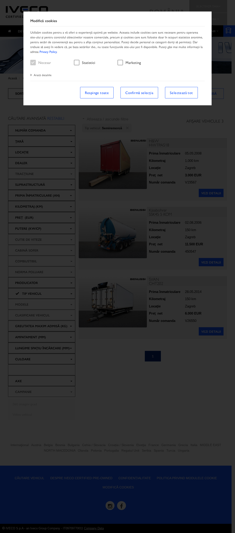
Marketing (133, 62)
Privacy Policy (48, 51)
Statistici (88, 62)
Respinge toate (97, 92)
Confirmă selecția (139, 92)
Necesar (44, 62)
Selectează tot (181, 92)
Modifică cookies (43, 20)
